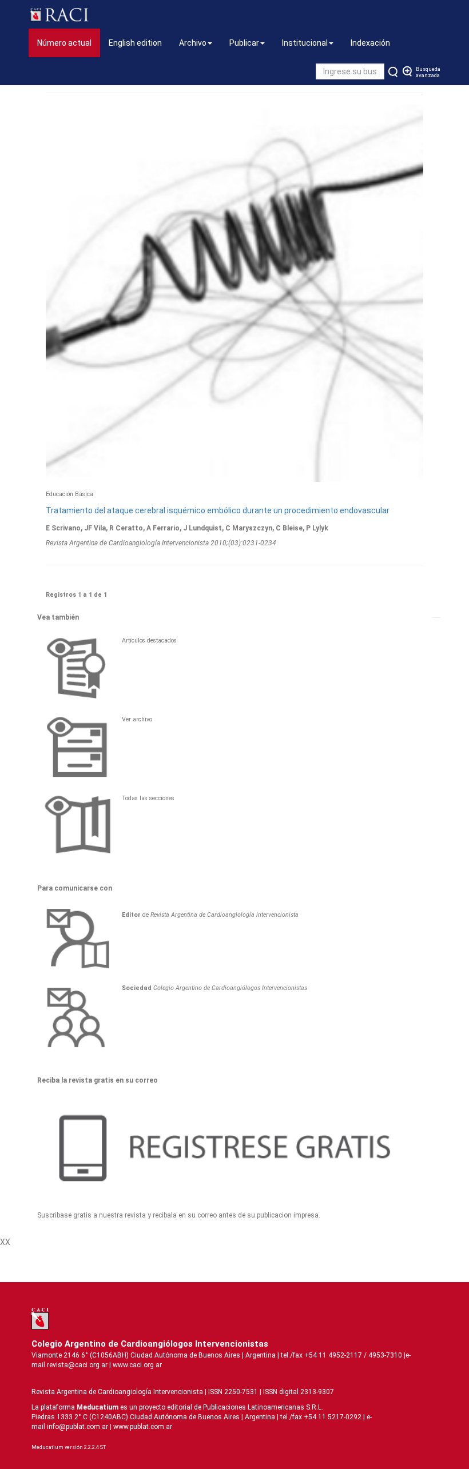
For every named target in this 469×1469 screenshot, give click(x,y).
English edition (135, 42)
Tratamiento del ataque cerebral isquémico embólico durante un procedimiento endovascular (217, 510)
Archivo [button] (192, 42)
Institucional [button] (305, 42)
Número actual (68, 42)
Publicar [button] (244, 42)
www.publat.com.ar (142, 1427)
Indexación (370, 42)
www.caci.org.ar (137, 1365)
